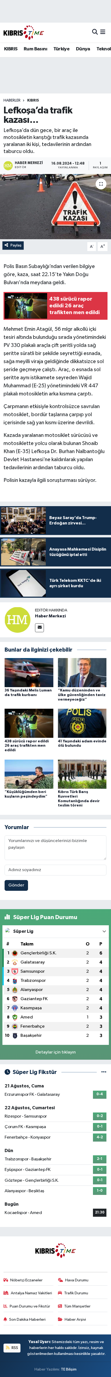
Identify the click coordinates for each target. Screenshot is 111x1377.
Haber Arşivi (75, 1319)
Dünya (83, 49)
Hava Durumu (76, 1280)
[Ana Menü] (102, 32)
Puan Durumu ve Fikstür (30, 1306)
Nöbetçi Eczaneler (26, 1280)
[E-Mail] (39, 627)
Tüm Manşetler (77, 1306)
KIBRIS (10, 49)
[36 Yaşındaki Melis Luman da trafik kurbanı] (29, 672)
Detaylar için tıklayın (56, 1052)
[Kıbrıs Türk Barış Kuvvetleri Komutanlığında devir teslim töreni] (82, 774)
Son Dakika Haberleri (27, 1319)
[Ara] (95, 32)
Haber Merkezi (50, 616)
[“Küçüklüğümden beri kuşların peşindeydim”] (29, 774)
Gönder (16, 885)
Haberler (12, 100)
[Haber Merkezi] (17, 619)
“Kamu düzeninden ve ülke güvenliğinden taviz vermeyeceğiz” (82, 694)
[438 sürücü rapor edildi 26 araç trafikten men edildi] (29, 723)
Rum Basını (35, 49)
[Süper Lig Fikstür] (103, 1072)
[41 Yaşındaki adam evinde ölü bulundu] (82, 723)
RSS (14, 1348)
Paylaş (16, 245)
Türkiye (61, 49)
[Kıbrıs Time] (24, 32)
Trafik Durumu (76, 1293)
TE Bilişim (69, 1369)
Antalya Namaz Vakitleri (31, 1293)
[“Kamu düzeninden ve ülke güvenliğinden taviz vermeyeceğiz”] (82, 672)
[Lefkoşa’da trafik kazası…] (55, 206)
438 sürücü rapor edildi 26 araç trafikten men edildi (27, 745)
